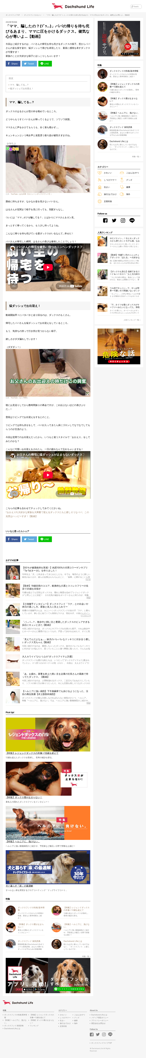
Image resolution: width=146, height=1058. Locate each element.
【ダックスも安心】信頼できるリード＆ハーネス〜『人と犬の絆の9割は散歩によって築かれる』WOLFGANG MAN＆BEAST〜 (125, 272)
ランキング (34, 1026)
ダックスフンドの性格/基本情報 (15, 1016)
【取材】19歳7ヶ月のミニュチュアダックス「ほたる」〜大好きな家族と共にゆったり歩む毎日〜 (125, 256)
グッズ (129, 180)
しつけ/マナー (110, 180)
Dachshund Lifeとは (12, 1028)
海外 (128, 194)
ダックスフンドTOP (13, 15)
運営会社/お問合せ (98, 1023)
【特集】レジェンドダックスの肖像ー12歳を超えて (42, 1016)
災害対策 (108, 201)
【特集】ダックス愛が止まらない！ (42, 1021)
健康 (128, 187)
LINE (46, 63)
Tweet (31, 63)
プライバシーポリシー (99, 1020)
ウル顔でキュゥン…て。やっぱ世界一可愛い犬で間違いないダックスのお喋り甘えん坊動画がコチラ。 (125, 289)
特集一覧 (85, 956)
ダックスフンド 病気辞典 (14, 1026)
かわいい (38, 15)
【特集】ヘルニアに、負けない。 (15, 1021)
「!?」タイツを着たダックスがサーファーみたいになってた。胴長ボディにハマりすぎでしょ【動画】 (125, 306)
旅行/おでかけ (110, 194)
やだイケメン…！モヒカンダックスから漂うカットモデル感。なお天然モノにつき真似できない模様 (125, 239)
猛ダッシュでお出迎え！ (22, 88)
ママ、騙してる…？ (19, 84)
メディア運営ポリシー (99, 1018)
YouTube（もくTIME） (20, 398)
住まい (107, 187)
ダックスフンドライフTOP (101, 1043)
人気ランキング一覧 (131, 320)
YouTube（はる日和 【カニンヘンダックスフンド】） (31, 194)
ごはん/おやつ (132, 172)
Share (14, 63)
